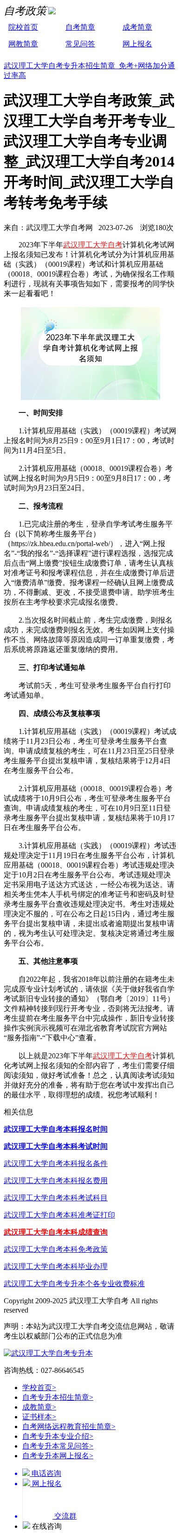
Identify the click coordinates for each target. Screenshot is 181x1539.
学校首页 (39, 1387)
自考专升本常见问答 (57, 1446)
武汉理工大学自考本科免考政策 (56, 1249)
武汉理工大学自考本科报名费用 (56, 1181)
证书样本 (39, 1417)
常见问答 (80, 44)
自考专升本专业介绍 (57, 1436)
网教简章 (23, 44)
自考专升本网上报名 (57, 1456)
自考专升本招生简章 (57, 1397)
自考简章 (80, 27)
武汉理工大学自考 (93, 245)
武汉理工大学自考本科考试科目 (56, 1198)
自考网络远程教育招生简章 (69, 1426)
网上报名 (137, 44)
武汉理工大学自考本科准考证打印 (59, 1215)
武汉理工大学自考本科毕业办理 (56, 1266)
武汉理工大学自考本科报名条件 (56, 1163)
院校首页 (23, 27)
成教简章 (39, 1407)
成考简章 (137, 27)
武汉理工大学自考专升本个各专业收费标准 (74, 1284)
